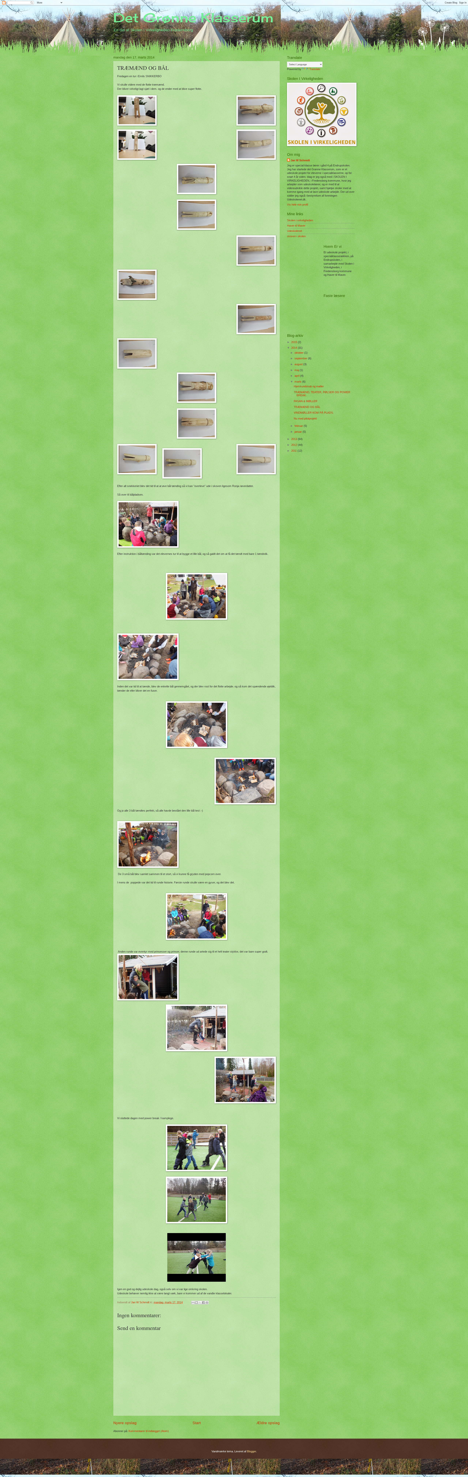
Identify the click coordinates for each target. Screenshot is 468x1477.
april (297, 375)
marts (298, 381)
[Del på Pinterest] (207, 1302)
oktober (299, 352)
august (299, 364)
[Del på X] (200, 1302)
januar (299, 431)
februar (299, 425)
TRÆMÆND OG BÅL (307, 407)
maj (297, 370)
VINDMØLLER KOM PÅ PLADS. (314, 412)
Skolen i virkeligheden (300, 220)
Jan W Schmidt (300, 160)
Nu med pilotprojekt (305, 418)
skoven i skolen (296, 236)
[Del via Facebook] (203, 1302)
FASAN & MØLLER (305, 401)
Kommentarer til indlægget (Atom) (149, 1431)
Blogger (251, 1451)
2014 (294, 347)
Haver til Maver (296, 225)
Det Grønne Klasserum (193, 17)
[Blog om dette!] (196, 1302)
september (301, 358)
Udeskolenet (294, 230)
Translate (314, 69)
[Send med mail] (193, 1302)
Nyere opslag (125, 1423)
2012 (294, 444)
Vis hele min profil (297, 204)
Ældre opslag (268, 1423)
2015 (294, 342)
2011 (294, 450)
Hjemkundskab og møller (309, 386)
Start (197, 1423)
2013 (294, 439)
